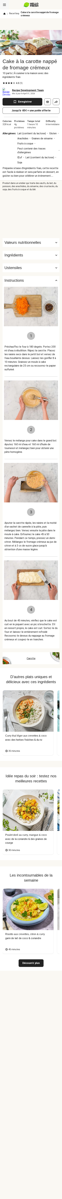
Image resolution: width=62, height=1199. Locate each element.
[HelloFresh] (31, 4)
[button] (31, 255)
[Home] (4, 14)
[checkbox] (4, 83)
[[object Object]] (47, 101)
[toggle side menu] (4, 4)
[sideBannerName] (31, 214)
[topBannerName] (31, 24)
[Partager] (56, 101)
